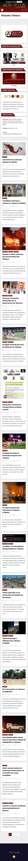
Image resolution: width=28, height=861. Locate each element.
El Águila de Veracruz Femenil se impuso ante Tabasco (12, 455)
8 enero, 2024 (7, 600)
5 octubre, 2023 (8, 778)
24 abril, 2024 (7, 206)
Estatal (10, 295)
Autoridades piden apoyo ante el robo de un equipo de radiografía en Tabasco (14, 739)
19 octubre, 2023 (8, 745)
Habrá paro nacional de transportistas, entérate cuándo (12, 407)
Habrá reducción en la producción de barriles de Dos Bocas (12, 595)
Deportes (5, 402)
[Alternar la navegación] (25, 10)
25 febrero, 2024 (8, 349)
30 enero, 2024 (8, 515)
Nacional (5, 198)
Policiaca (16, 251)
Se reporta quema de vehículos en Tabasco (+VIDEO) (11, 510)
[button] (22, 10)
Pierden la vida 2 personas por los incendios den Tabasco (12, 256)
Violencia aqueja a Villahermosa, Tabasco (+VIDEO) (11, 640)
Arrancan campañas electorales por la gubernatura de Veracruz (12, 300)
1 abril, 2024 (7, 305)
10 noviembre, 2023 (9, 694)
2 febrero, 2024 (8, 460)
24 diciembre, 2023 (9, 646)
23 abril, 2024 (7, 261)
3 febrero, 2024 (8, 412)
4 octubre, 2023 (8, 813)
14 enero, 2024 (8, 551)
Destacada (5, 251)
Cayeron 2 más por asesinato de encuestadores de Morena (13, 808)
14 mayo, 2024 (7, 164)
